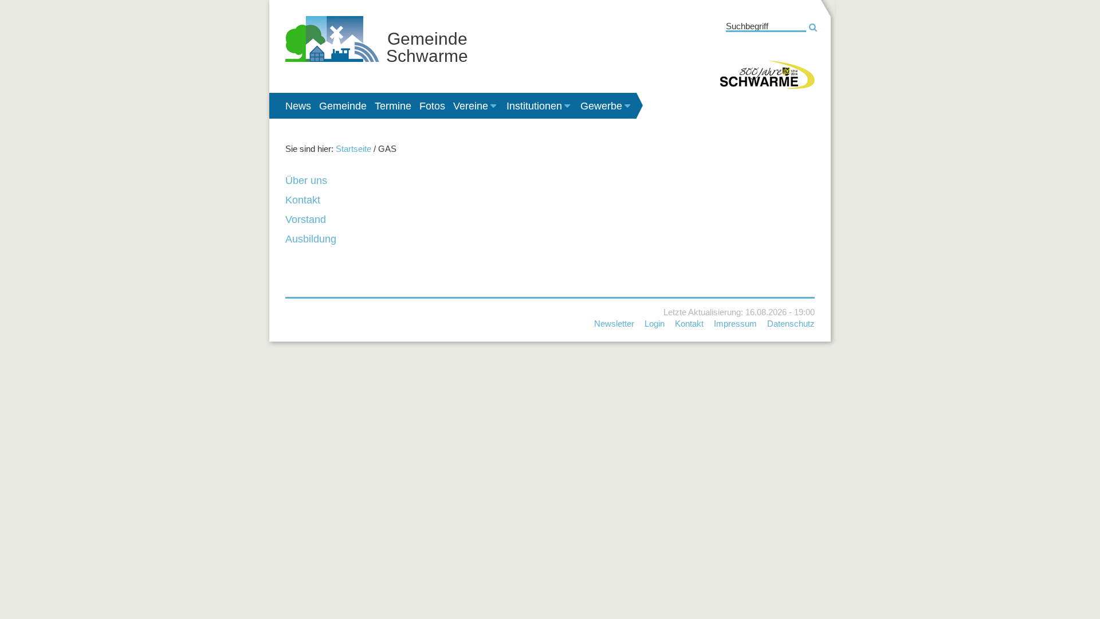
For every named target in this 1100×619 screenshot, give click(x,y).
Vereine (470, 106)
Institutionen (534, 106)
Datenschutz (791, 323)
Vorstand (305, 219)
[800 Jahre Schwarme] (767, 74)
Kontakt (302, 200)
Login (655, 323)
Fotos (432, 106)
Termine (393, 106)
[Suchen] (813, 27)
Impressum (735, 323)
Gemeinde (343, 106)
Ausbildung (310, 239)
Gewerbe (601, 106)
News (298, 106)
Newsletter (614, 323)
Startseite (353, 149)
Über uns (306, 180)
